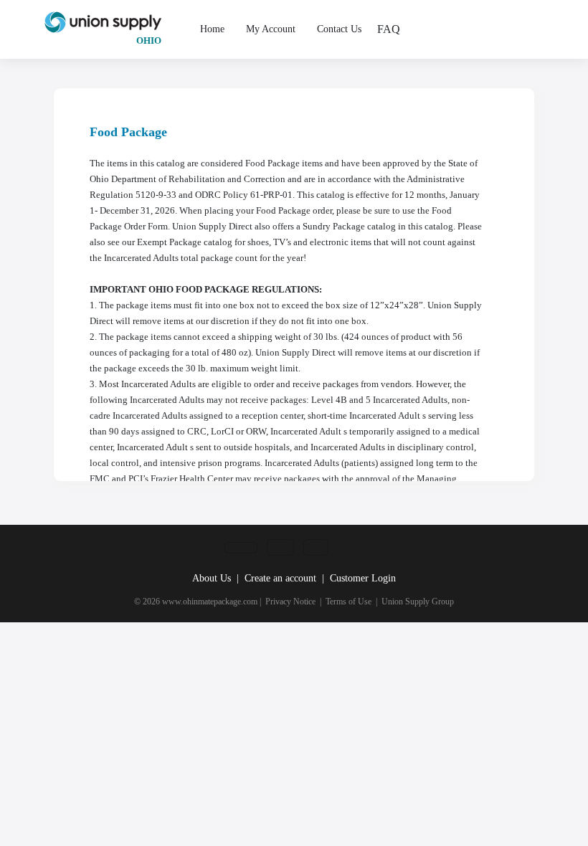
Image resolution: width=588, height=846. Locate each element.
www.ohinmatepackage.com (209, 602)
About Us (211, 578)
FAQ (388, 29)
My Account (270, 29)
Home (212, 29)
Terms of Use (348, 602)
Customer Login (363, 578)
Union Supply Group (417, 602)
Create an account (280, 578)
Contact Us (339, 29)
